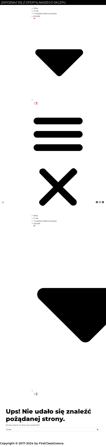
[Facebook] (97, 202)
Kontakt (37, 16)
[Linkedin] (103, 202)
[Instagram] (100, 202)
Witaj (36, 8)
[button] (58, 160)
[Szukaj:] (53, 429)
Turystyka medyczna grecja (45, 14)
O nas (36, 11)
